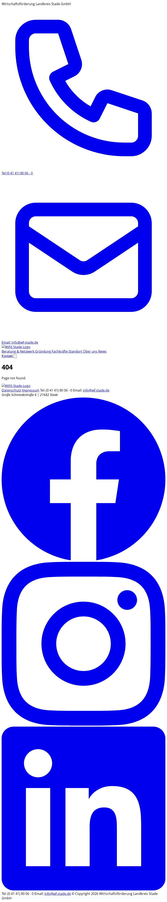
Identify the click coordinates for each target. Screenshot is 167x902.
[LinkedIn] (83, 889)
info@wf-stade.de (96, 390)
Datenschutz (11, 390)
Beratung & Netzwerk (18, 351)
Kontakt (7, 356)
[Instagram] (83, 724)
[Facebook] (83, 559)
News (102, 351)
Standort (76, 351)
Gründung (43, 351)
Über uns (90, 351)
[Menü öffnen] (15, 356)
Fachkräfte (60, 351)
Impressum (30, 390)
